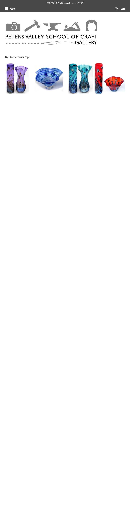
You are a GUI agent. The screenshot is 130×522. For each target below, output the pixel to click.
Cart (122, 8)
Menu (12, 8)
